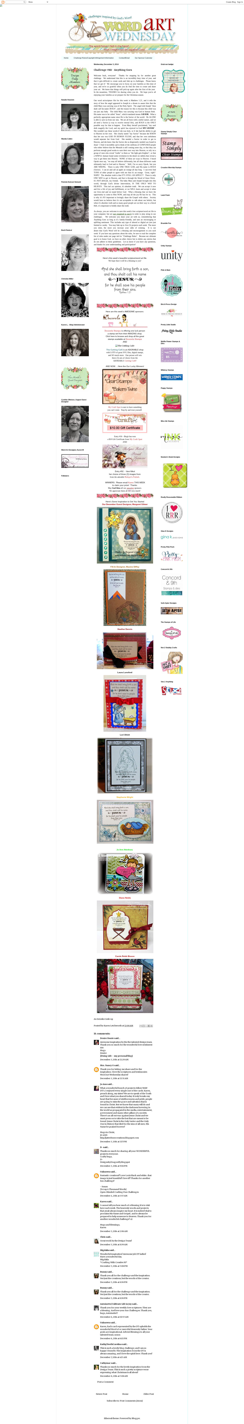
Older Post (148, 1394)
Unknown (105, 1171)
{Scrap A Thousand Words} (113, 1189)
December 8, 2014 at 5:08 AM (114, 1376)
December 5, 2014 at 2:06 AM (114, 1231)
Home (66, 58)
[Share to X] (146, 1026)
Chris (102, 1237)
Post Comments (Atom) (131, 1401)
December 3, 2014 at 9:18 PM (113, 1166)
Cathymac (105, 1363)
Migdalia (104, 1250)
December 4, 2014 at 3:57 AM (113, 1195)
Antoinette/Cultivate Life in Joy (116, 1304)
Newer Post (101, 1394)
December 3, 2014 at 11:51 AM (114, 1078)
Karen (103, 1201)
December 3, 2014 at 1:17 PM (113, 1141)
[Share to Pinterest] (151, 1026)
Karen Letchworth (113, 1025)
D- (101, 1147)
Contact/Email (124, 58)
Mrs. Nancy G (107, 1065)
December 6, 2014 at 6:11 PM (113, 1338)
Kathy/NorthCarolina (111, 1344)
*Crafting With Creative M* (113, 1262)
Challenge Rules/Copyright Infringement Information (94, 58)
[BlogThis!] (143, 1026)
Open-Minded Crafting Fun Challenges (119, 1192)
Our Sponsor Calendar (143, 58)
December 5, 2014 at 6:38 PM (113, 1282)
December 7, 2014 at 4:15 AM (113, 1357)
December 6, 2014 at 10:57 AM (114, 1317)
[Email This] (140, 1026)
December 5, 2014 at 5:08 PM (114, 1266)
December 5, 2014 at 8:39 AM (114, 1244)
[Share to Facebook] (148, 1026)
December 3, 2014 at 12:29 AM (114, 1059)
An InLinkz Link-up (103, 1019)
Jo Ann (103, 1084)
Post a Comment (105, 1382)
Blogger (136, 1418)
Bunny (103, 1272)
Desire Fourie (107, 1038)
